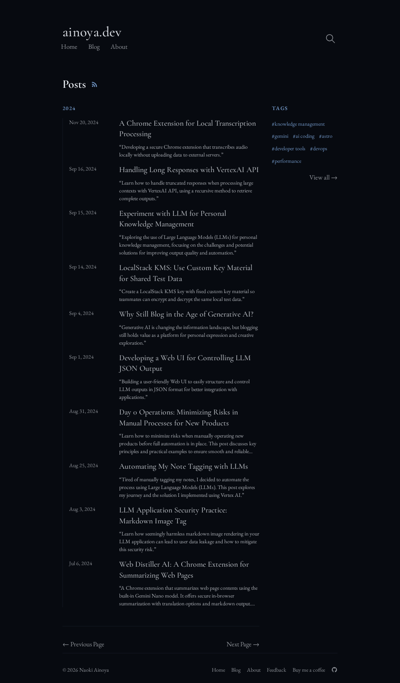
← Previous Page (83, 644)
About (119, 46)
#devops (318, 148)
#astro (325, 135)
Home (69, 46)
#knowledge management (298, 123)
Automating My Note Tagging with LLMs (183, 466)
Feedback (276, 669)
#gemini (280, 135)
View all (323, 177)
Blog (94, 46)
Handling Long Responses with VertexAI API (189, 169)
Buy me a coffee (309, 669)
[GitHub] (334, 670)
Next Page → (243, 644)
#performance (286, 160)
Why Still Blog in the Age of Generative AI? (186, 314)
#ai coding (303, 135)
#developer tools (288, 148)
